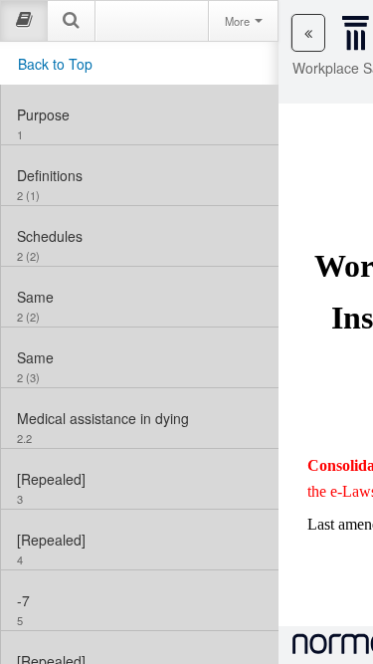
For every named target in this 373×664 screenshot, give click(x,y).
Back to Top (55, 64)
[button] (308, 33)
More (239, 21)
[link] (140, 114)
